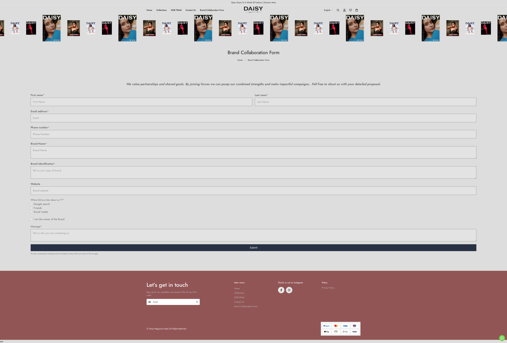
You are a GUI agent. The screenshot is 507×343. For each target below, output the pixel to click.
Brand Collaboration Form (212, 10)
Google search (42, 204)
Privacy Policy (73, 253)
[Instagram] (289, 290)
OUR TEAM (176, 10)
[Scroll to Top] (502, 329)
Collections (161, 10)
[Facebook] (281, 290)
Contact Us (191, 10)
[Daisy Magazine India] (253, 10)
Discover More (270, 2)
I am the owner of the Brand (49, 219)
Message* (36, 226)
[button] (357, 10)
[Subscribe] (197, 302)
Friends (38, 208)
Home (149, 10)
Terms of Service (88, 253)
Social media (41, 212)
